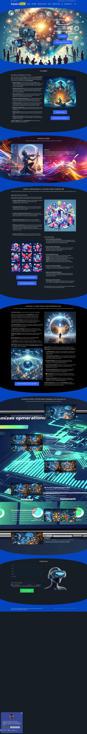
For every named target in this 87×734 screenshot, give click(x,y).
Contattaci (66, 3)
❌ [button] (22, 713)
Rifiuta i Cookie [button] (6, 727)
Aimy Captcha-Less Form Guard (28, 582)
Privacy (63, 608)
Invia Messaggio (27, 590)
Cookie (66, 608)
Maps (75, 608)
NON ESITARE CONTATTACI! (63, 42)
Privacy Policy (33, 584)
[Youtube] (14, 0)
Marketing (15, 730)
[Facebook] (11, 0)
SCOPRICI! (63, 36)
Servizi (49, 3)
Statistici (10, 730)
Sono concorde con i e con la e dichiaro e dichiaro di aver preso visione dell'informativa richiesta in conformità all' (27, 586)
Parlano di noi (70, 608)
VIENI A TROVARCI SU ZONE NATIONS (27, 383)
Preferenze (5, 730)
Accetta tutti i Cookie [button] (15, 727)
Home (28, 3)
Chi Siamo (34, 3)
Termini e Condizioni (24, 584)
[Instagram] (16, 0)
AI (62, 3)
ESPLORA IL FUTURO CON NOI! (27, 277)
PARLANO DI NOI (60, 112)
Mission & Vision (42, 3)
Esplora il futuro (56, 3)
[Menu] (75, 4)
